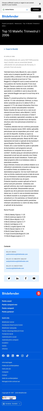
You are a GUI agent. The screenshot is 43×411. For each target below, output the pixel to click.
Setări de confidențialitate (10, 378)
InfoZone (5, 349)
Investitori (5, 343)
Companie (5, 372)
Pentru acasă (7, 301)
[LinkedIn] (13, 356)
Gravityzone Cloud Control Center (12, 325)
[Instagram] (22, 356)
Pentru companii (8, 308)
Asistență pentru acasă (9, 337)
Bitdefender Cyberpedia (9, 328)
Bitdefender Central (8, 322)
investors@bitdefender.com (15, 268)
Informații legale (7, 362)
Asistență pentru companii (10, 340)
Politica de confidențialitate (10, 366)
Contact (4, 375)
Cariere (4, 346)
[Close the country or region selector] (40, 4)
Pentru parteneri (8, 312)
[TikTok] (27, 356)
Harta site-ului (6, 369)
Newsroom (18, 23)
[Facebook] (3, 356)
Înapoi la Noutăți (12, 49)
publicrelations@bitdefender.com (17, 254)
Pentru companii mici (9, 305)
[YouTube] (17, 356)
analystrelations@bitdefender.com (17, 261)
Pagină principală (7, 23)
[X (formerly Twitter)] (8, 356)
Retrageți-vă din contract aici (11, 381)
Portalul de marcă (7, 334)
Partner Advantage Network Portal (13, 331)
